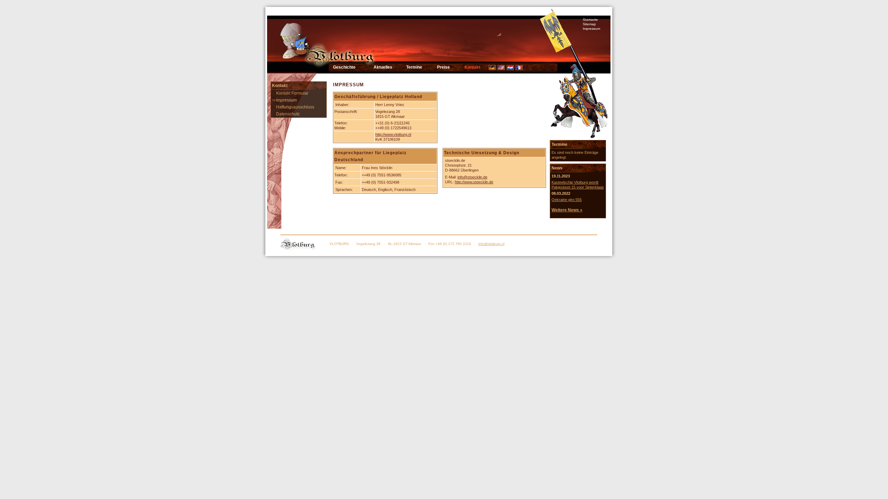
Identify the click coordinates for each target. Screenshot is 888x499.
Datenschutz (288, 114)
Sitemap (589, 24)
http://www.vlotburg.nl (393, 134)
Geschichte (344, 67)
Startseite (590, 19)
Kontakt (472, 67)
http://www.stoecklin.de (474, 182)
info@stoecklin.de (472, 177)
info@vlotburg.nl (491, 244)
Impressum (591, 28)
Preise (443, 67)
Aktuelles (383, 67)
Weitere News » (567, 210)
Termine (414, 67)
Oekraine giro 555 (567, 200)
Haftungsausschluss (295, 107)
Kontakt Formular (292, 93)
